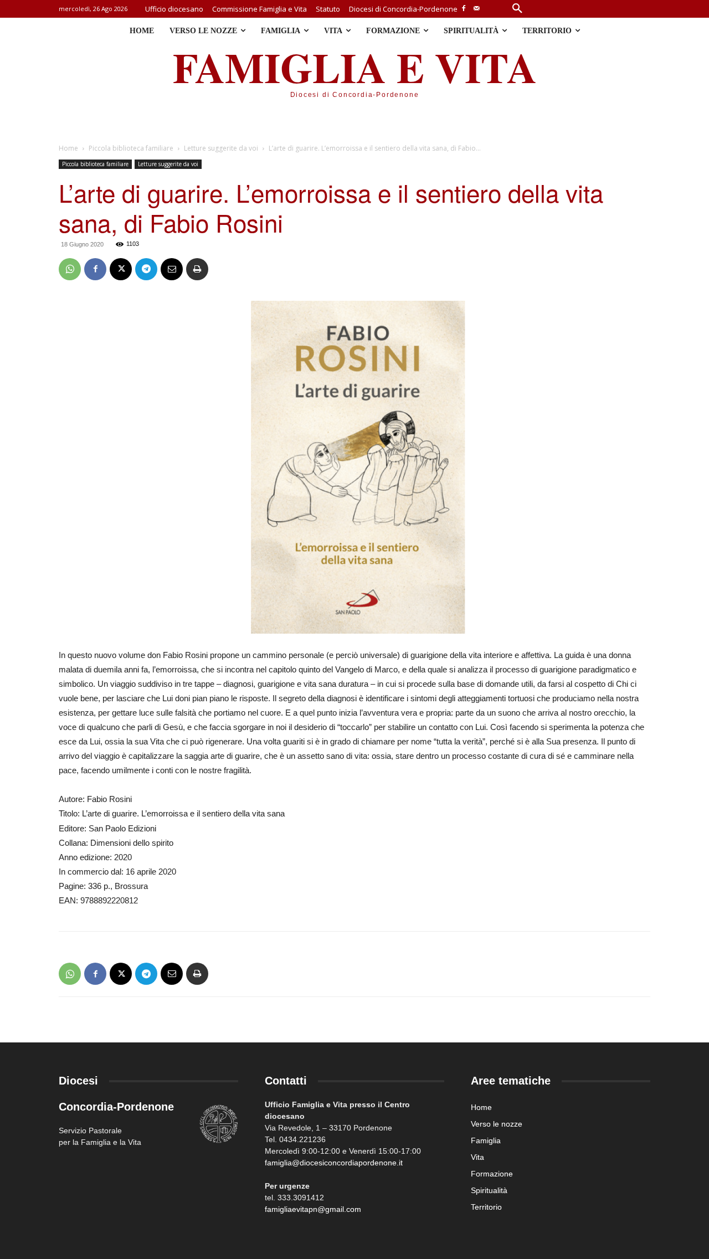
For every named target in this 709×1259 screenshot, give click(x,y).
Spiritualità (489, 1190)
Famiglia (486, 1140)
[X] (121, 269)
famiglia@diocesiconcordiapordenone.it (334, 1162)
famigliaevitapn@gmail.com (313, 1209)
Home (68, 148)
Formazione (492, 1173)
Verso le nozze (496, 1123)
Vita (477, 1157)
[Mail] (476, 9)
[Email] (172, 269)
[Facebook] (464, 9)
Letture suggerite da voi (221, 148)
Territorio (486, 1207)
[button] (517, 9)
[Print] (197, 269)
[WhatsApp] (70, 269)
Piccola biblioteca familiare (131, 148)
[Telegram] (146, 269)
